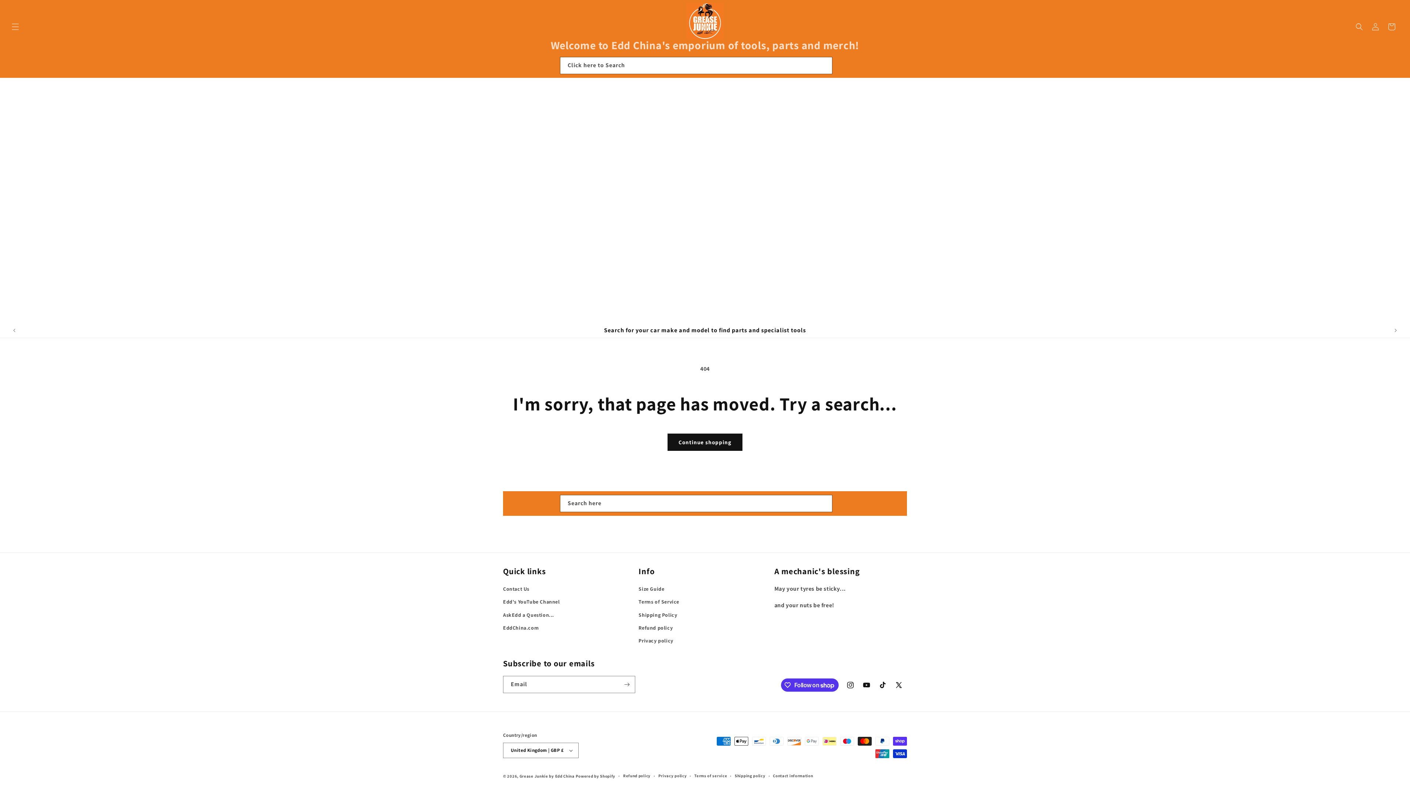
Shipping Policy (658, 615)
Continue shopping (705, 442)
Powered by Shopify (596, 776)
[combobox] (696, 65)
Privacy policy (656, 640)
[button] (15, 27)
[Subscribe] (627, 684)
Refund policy (656, 627)
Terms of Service (659, 601)
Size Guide (651, 589)
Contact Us (516, 589)
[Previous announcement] (14, 330)
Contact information (793, 775)
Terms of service (710, 775)
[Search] (824, 65)
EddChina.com (521, 627)
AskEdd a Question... (528, 615)
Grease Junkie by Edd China (547, 776)
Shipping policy (750, 775)
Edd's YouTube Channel (531, 601)
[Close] (842, 66)
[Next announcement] (1396, 330)
